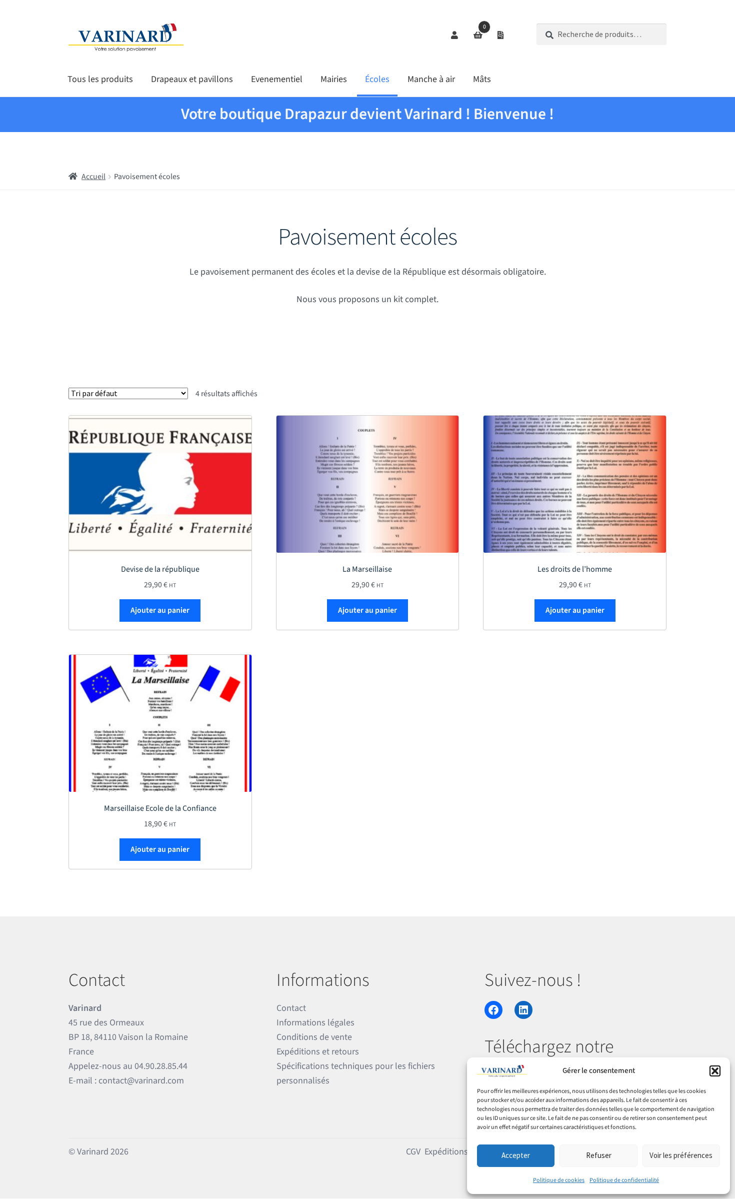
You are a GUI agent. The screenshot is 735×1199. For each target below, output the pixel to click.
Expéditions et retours (317, 1051)
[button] (715, 1071)
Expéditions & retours (464, 1151)
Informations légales (315, 1022)
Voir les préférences (681, 1155)
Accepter (516, 1155)
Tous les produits (100, 79)
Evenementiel (276, 79)
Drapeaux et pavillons (192, 79)
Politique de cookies (558, 1180)
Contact (291, 1008)
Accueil (94, 176)
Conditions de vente (314, 1037)
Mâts (482, 79)
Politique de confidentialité (624, 1180)
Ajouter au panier (160, 610)
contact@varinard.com (141, 1080)
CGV (413, 1151)
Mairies (333, 79)
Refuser (599, 1155)
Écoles (377, 79)
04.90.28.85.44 (161, 1066)
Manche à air (431, 79)
